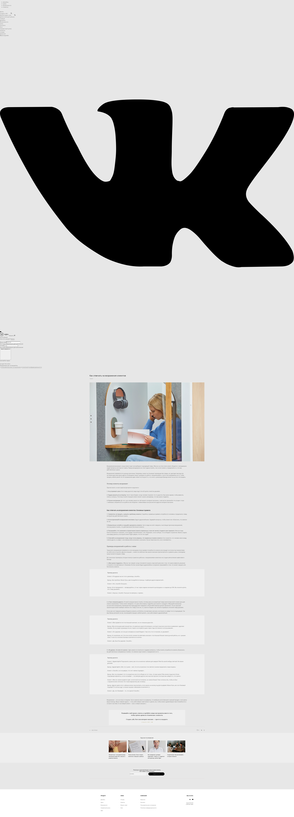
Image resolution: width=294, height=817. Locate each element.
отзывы (2, 32)
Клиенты (5, 7)
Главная (2, 18)
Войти (2, 12)
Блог (122, 807)
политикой (25, 367)
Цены (4, 4)
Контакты (142, 802)
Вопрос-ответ (124, 805)
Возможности (7, 5)
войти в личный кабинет (7, 17)
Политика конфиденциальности (148, 807)
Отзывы (122, 799)
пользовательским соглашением (11, 367)
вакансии (3, 34)
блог (1, 27)
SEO (102, 810)
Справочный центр (5, 29)
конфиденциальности (35, 367)
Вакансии (142, 799)
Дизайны (5, 2)
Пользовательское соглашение (148, 805)
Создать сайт (4, 13)
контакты (2, 25)
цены (1, 24)
